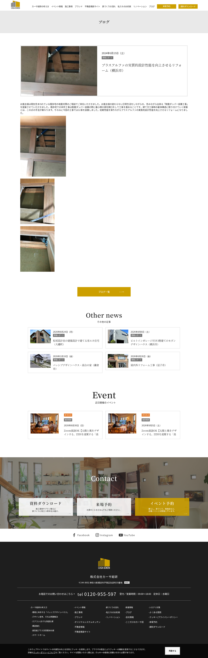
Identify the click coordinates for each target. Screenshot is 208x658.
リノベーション (140, 6)
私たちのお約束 (124, 6)
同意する (172, 651)
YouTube (129, 535)
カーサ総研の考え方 (40, 6)
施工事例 (68, 6)
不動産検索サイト (92, 6)
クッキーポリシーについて (44, 652)
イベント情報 (57, 6)
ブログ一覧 (104, 291)
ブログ (152, 6)
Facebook (83, 535)
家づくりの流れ (108, 6)
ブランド (78, 6)
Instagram (106, 535)
